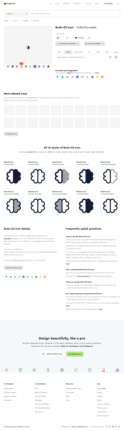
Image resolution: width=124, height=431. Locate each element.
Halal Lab (12, 427)
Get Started (108, 3)
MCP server (39, 412)
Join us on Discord (103, 404)
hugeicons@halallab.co (79, 427)
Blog (67, 396)
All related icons (11, 134)
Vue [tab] (89, 52)
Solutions (77, 3)
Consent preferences (96, 427)
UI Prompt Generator (42, 408)
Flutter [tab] (107, 52)
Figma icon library (10, 396)
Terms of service (102, 416)
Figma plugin (8, 388)
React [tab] (68, 52)
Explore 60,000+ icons (13, 268)
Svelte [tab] (98, 52)
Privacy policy (102, 408)
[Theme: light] (118, 3)
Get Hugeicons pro (75, 354)
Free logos (7, 400)
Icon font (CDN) (40, 396)
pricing (69, 73)
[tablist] (87, 52)
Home (6, 21)
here (67, 263)
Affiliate (101, 388)
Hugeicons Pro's (19, 260)
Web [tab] (59, 52)
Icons (15, 21)
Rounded (7, 238)
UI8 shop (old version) (73, 388)
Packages (38, 400)
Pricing (99, 392)
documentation (83, 276)
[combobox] (17, 14)
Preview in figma (10, 392)
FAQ (67, 400)
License (99, 396)
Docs (97, 73)
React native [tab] (79, 52)
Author (99, 400)
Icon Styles (70, 392)
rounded (25, 21)
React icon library (41, 392)
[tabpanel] (87, 60)
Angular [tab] (116, 52)
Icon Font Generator (42, 404)
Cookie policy (102, 412)
